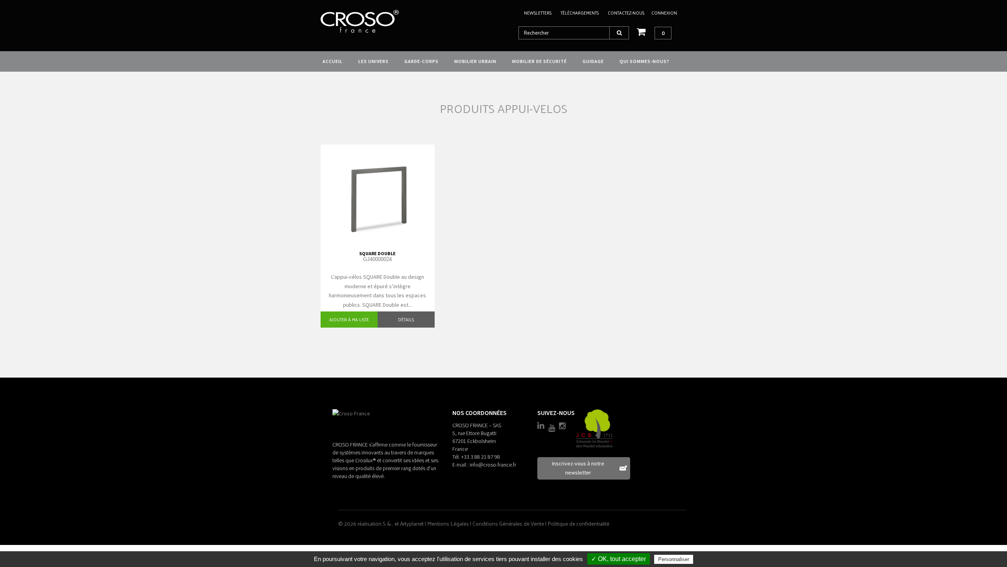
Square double (377, 253)
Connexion (664, 13)
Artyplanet (412, 523)
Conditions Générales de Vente (508, 523)
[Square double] (378, 194)
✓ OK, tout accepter (618, 559)
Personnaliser (673, 559)
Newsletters (537, 13)
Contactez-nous (626, 13)
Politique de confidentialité (578, 523)
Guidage (593, 61)
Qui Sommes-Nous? (644, 61)
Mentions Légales (448, 523)
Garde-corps (421, 61)
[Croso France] (377, 21)
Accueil (333, 61)
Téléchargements (580, 13)
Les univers (373, 61)
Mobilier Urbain (475, 61)
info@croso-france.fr (493, 464)
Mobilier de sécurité (539, 61)
